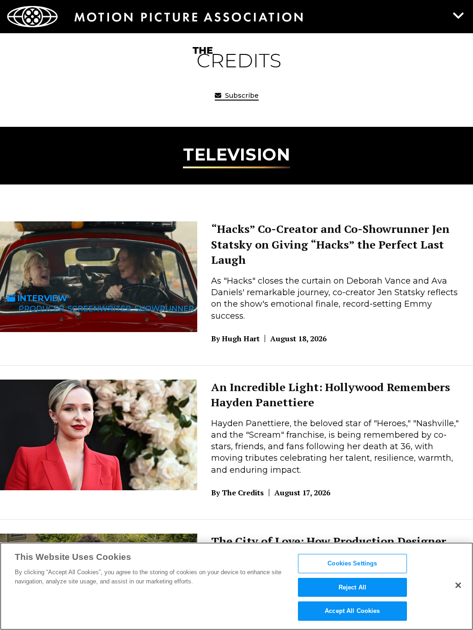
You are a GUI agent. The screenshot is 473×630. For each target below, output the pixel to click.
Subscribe (241, 95)
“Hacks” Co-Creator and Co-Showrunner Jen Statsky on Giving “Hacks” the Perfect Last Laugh (330, 244)
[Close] (458, 585)
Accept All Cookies (352, 610)
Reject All (352, 587)
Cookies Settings (352, 563)
